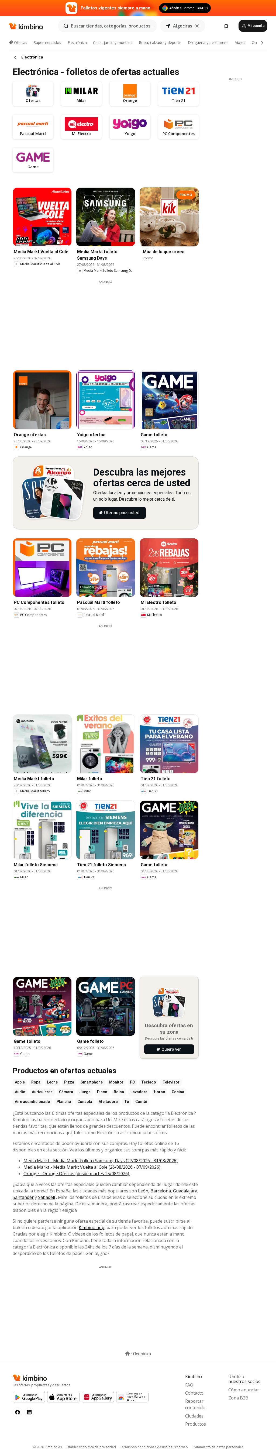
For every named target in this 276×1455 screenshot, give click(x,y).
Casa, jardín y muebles (112, 42)
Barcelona (160, 1191)
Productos (195, 1424)
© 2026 (47, 1447)
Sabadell (46, 1197)
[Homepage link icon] (127, 1353)
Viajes (240, 42)
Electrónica (77, 42)
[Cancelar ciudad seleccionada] (197, 26)
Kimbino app (91, 1227)
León (143, 1191)
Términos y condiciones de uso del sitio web (154, 1447)
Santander (23, 1197)
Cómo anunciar (243, 1390)
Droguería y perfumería (208, 42)
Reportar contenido (195, 1404)
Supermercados (47, 42)
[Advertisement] (110, 321)
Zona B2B (238, 1398)
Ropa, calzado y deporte (160, 42)
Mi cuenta (256, 25)
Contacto (194, 1393)
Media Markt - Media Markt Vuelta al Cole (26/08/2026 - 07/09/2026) (91, 1167)
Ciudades (194, 1416)
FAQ (189, 1385)
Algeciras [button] (182, 26)
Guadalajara (185, 1191)
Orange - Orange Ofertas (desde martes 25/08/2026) (76, 1174)
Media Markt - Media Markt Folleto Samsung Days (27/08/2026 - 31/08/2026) (100, 1161)
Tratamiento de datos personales (217, 1447)
